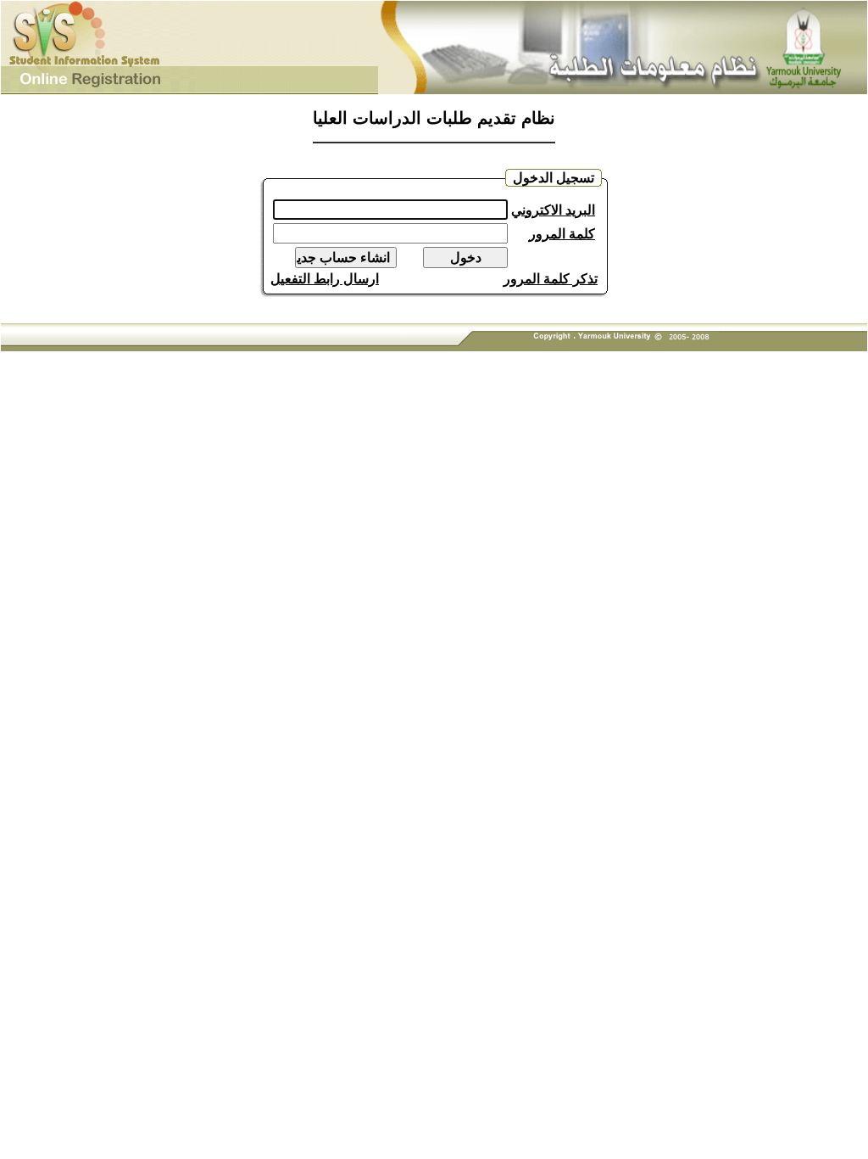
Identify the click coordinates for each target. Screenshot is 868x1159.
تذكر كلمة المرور (551, 279)
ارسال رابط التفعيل (324, 279)
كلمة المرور (562, 234)
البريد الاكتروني (553, 210)
